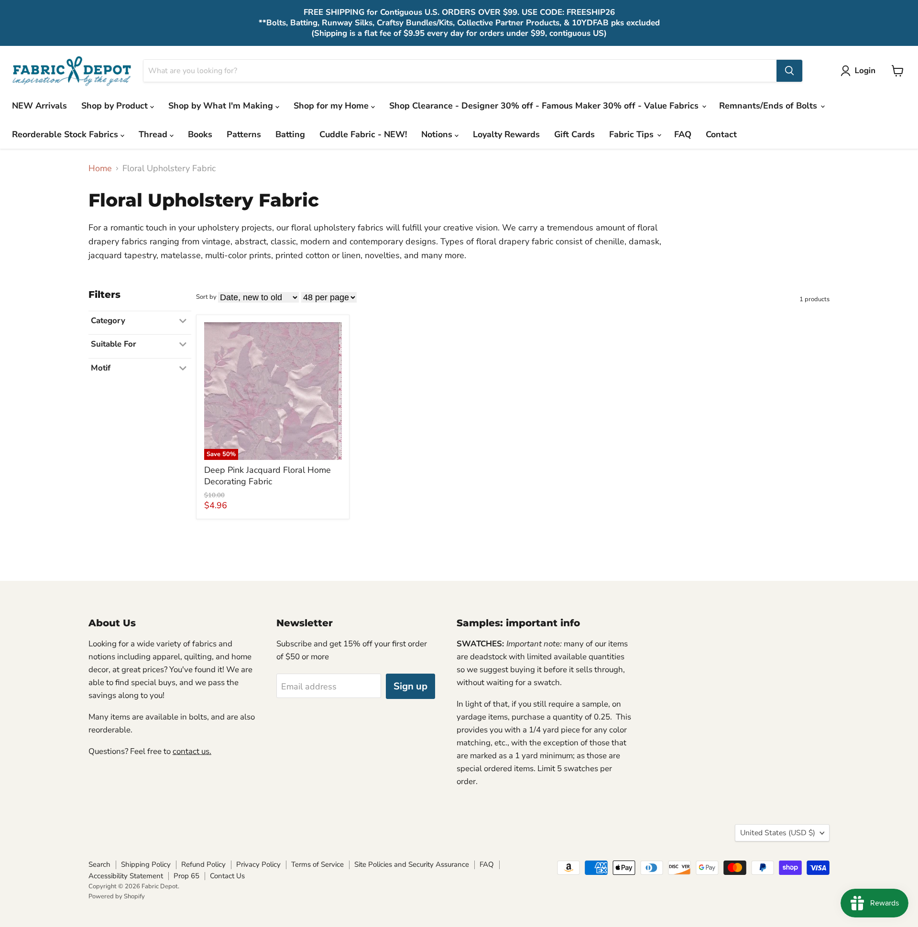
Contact (721, 134)
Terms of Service (317, 864)
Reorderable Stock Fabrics (66, 134)
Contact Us (227, 876)
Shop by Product (115, 105)
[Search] (789, 71)
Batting (290, 134)
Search (99, 864)
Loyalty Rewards (506, 134)
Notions (438, 134)
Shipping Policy (146, 864)
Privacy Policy (258, 864)
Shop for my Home (332, 105)
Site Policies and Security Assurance (411, 864)
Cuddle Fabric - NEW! (363, 134)
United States (777, 833)
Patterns (244, 134)
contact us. (192, 751)
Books (200, 134)
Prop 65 (186, 876)
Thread (154, 134)
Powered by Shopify (116, 896)
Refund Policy (203, 864)
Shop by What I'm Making (221, 105)
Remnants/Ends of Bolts (769, 105)
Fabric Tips (632, 134)
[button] (860, 70)
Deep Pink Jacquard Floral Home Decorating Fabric (267, 475)
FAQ (682, 134)
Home (100, 169)
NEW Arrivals (39, 105)
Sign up (410, 686)
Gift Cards (574, 134)
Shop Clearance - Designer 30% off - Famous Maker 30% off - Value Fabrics (545, 105)
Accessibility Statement (125, 876)
